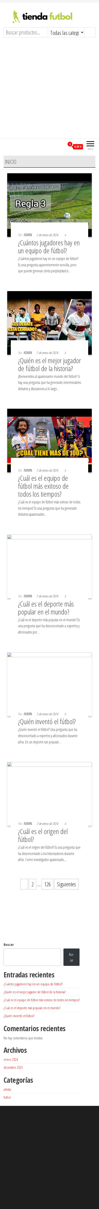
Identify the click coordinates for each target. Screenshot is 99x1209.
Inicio (10, 162)
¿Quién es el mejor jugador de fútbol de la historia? (49, 364)
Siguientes (66, 884)
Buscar (9, 944)
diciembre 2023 (13, 1067)
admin (28, 235)
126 (47, 884)
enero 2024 (11, 1059)
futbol (7, 1097)
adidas (7, 1089)
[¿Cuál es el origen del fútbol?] (49, 793)
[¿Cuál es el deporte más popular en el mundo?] (49, 565)
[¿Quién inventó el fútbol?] (49, 683)
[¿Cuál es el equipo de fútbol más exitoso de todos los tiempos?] (49, 440)
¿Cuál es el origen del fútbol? (43, 835)
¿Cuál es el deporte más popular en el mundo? (46, 608)
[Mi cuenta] (61, 146)
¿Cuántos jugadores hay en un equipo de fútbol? (49, 246)
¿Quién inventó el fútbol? (47, 721)
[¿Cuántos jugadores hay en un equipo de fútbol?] (49, 204)
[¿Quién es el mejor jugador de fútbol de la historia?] (49, 322)
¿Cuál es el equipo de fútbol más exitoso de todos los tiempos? (43, 486)
